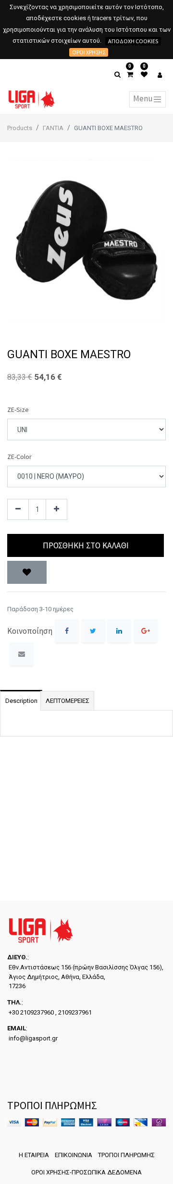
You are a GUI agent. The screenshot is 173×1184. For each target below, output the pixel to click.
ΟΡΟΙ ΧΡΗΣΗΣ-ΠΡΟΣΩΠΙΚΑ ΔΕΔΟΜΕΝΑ (86, 1172)
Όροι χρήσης (88, 52)
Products (19, 128)
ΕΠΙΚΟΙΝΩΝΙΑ (73, 1155)
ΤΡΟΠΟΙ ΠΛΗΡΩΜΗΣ (126, 1155)
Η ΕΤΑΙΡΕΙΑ (34, 1155)
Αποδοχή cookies (133, 41)
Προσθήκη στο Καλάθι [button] (86, 545)
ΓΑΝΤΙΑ (53, 128)
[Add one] (56, 509)
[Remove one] (18, 509)
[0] (130, 75)
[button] (27, 572)
